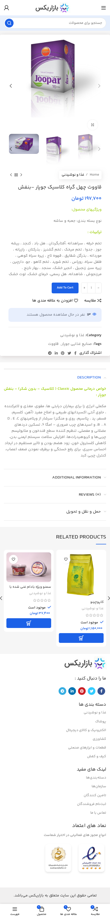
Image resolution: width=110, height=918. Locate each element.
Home (94, 175)
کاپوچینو (97, 602)
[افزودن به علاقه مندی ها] (65, 559)
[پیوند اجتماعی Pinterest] (62, 353)
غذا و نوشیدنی (73, 175)
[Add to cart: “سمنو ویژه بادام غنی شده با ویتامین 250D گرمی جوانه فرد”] (28, 623)
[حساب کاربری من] (6, 8)
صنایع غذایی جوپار (76, 344)
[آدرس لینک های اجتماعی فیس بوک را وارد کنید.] (75, 353)
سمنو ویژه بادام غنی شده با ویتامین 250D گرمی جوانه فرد (29, 589)
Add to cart (65, 287)
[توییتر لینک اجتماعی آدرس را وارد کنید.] (69, 353)
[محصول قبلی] (21, 174)
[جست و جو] (9, 23)
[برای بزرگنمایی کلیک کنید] (92, 125)
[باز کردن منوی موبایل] (103, 8)
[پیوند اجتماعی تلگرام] (50, 353)
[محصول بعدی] (11, 174)
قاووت (53, 344)
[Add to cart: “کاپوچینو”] (81, 638)
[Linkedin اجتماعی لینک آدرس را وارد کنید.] (56, 353)
